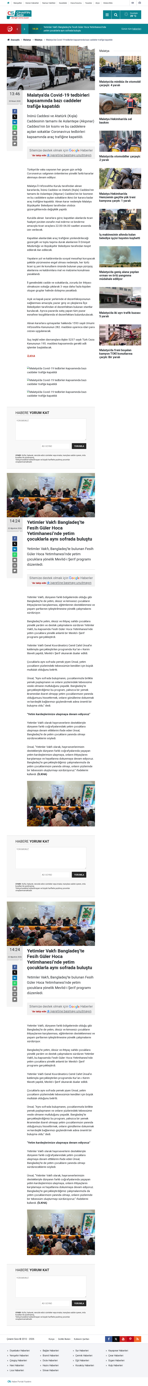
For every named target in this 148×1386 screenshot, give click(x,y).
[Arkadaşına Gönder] (14, 133)
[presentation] (17, 29)
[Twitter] (14, 116)
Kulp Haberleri (115, 1365)
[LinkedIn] (14, 122)
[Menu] (107, 15)
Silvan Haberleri (51, 1370)
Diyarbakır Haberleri (20, 1350)
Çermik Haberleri (83, 1355)
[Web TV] (132, 2)
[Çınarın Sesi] (19, 14)
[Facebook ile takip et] (108, 1339)
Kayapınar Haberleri (118, 1350)
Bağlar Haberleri (51, 1350)
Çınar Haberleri (115, 1355)
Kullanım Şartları (81, 1339)
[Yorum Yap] (14, 143)
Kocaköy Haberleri (84, 1365)
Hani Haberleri (17, 1365)
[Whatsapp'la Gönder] (14, 127)
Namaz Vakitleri (48, 3)
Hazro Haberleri (51, 1365)
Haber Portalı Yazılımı (21, 1381)
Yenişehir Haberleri (19, 1355)
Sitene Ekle (107, 3)
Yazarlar (88, 3)
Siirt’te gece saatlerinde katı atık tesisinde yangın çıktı (71, 28)
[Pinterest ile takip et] (130, 1339)
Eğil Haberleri (82, 1360)
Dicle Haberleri (50, 1360)
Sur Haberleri (82, 1350)
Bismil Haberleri (51, 1355)
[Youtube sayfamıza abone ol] (123, 1339)
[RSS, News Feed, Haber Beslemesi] (137, 1339)
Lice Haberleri (17, 1370)
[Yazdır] (14, 138)
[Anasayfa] (8, 3)
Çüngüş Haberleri (18, 1360)
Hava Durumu (76, 3)
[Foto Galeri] (139, 2)
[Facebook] (14, 111)
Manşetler (18, 3)
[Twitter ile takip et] (116, 1339)
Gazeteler (63, 3)
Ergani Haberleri (116, 1360)
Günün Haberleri (32, 3)
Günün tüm (131, 28)
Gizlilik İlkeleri (64, 1339)
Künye (51, 1339)
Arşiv (98, 3)
